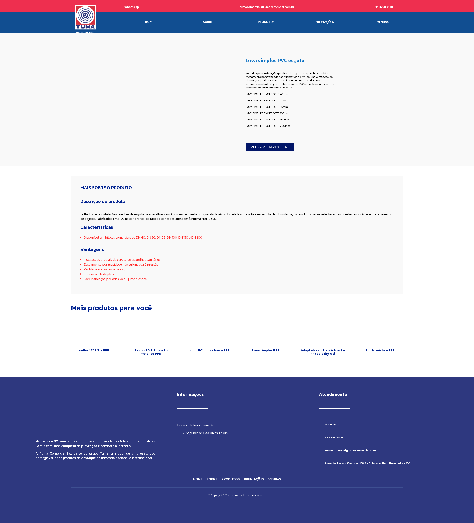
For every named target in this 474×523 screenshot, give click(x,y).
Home (197, 480)
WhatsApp (131, 7)
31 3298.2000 (334, 437)
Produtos (230, 480)
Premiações (254, 480)
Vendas (274, 480)
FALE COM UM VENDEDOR (270, 147)
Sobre (211, 480)
